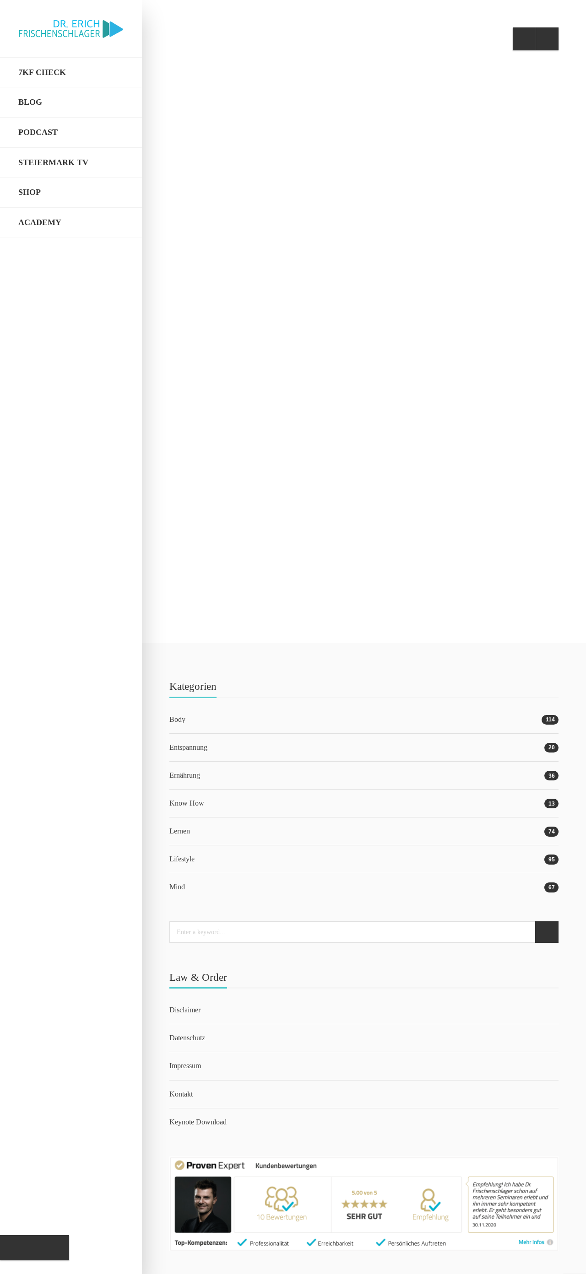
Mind (262, 465)
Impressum (185, 1066)
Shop (29, 192)
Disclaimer (185, 1010)
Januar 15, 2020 (237, 581)
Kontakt (181, 1094)
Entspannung (188, 747)
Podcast (38, 132)
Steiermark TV (53, 162)
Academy (39, 222)
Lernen (197, 465)
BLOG (30, 102)
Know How (186, 803)
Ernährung (184, 775)
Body (177, 719)
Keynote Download (198, 1122)
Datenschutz (187, 1038)
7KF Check (42, 72)
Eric (201, 581)
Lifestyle (232, 465)
